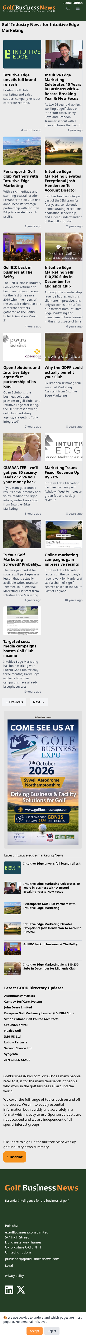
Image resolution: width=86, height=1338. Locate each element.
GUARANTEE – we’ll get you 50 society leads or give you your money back (20, 474)
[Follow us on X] (21, 1289)
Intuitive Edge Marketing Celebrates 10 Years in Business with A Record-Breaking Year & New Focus (63, 86)
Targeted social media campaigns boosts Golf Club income (19, 648)
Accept (34, 1331)
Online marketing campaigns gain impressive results (62, 559)
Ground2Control (16, 1025)
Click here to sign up (19, 1142)
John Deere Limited (18, 1007)
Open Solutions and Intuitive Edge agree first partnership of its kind (21, 377)
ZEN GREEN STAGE (17, 1060)
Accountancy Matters (19, 996)
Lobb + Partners (15, 1042)
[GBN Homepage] (29, 8)
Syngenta (11, 1054)
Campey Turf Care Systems (23, 1001)
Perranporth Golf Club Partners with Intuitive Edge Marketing (20, 178)
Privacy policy (14, 1276)
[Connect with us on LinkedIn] (10, 1289)
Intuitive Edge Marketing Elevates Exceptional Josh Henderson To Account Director (63, 181)
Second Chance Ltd (18, 1048)
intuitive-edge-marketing (34, 855)
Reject (52, 1331)
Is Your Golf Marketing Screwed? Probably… (22, 559)
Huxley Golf (12, 1031)
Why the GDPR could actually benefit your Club (64, 372)
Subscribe (15, 1157)
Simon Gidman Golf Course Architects (31, 1019)
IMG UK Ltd (12, 1036)
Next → (38, 702)
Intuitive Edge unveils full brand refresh (19, 79)
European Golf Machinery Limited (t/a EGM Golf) (39, 1013)
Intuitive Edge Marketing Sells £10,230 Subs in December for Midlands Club (59, 277)
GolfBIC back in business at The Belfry (18, 272)
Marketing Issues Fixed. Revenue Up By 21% (62, 472)
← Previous (14, 702)
